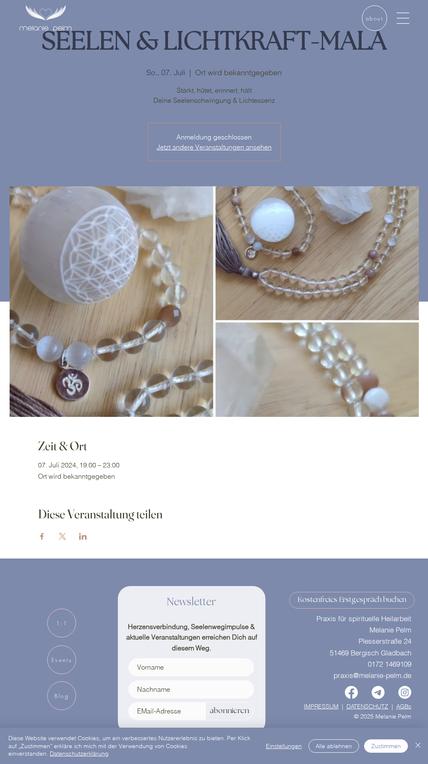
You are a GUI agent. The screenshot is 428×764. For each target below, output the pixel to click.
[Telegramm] (378, 692)
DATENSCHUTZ (367, 706)
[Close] (418, 745)
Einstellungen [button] (284, 746)
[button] (403, 18)
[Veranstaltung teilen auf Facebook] (42, 536)
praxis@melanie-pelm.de (372, 675)
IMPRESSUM (321, 706)
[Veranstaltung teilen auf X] (62, 536)
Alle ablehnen (334, 746)
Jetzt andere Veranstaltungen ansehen (214, 147)
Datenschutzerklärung (79, 753)
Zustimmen (386, 746)
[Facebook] (351, 692)
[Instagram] (404, 692)
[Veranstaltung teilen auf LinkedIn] (83, 536)
